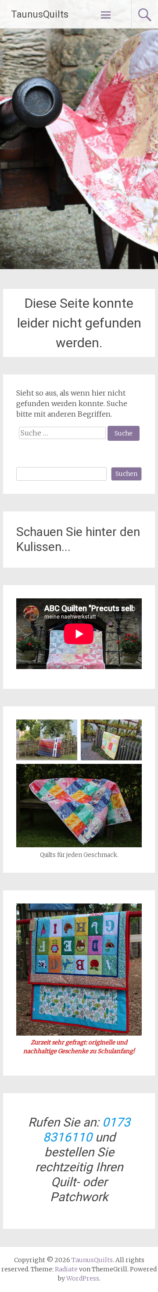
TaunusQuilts (39, 14)
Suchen (126, 474)
